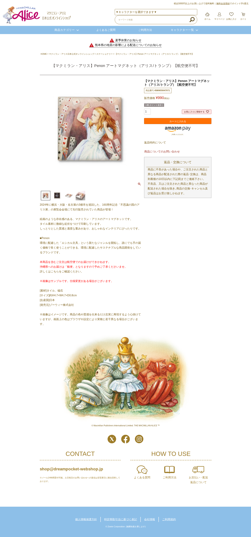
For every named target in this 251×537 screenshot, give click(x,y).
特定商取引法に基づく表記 (120, 519)
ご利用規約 (169, 519)
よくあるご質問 (105, 29)
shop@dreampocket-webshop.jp (71, 469)
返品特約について (155, 142)
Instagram (139, 439)
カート (243, 19)
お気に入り (231, 19)
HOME (44, 54)
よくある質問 (142, 477)
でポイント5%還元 (232, 3)
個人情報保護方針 (86, 519)
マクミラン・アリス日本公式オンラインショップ (71, 54)
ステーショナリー (104, 54)
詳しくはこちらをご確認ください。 (61, 271)
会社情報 (149, 519)
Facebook (125, 439)
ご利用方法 (145, 29)
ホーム (207, 19)
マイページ (219, 19)
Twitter (112, 439)
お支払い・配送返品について (198, 480)
